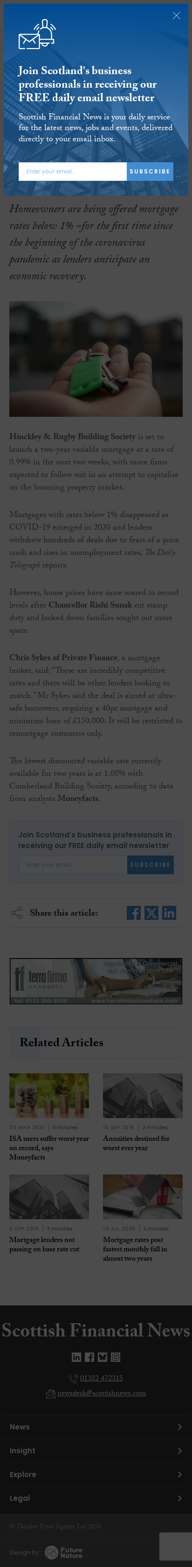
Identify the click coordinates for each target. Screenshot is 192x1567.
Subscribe (150, 171)
